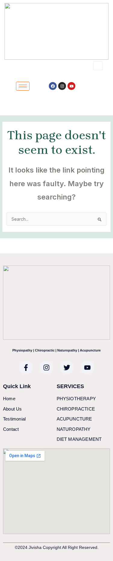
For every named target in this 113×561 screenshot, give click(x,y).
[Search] (84, 93)
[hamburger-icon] (23, 86)
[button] (97, 65)
